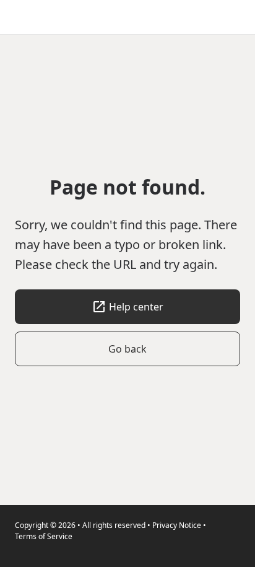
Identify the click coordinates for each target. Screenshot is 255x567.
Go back (127, 349)
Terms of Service (43, 536)
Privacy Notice (176, 525)
